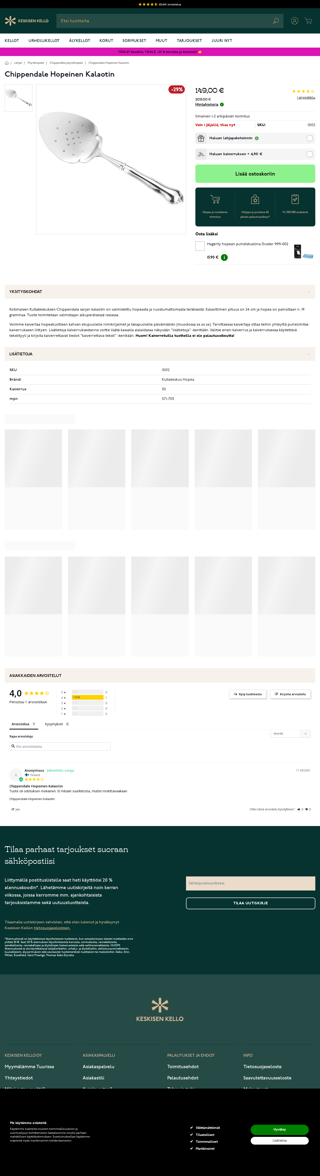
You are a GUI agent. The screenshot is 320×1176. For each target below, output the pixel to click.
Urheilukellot (44, 41)
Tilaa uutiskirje (250, 903)
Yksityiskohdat (25, 292)
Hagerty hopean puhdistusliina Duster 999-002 (247, 244)
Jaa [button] (17, 809)
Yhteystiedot (19, 1078)
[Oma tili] (294, 21)
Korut (106, 41)
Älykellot (79, 41)
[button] (300, 809)
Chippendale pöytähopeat (66, 63)
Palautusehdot (182, 1078)
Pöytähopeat (36, 63)
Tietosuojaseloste (262, 1067)
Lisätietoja (21, 354)
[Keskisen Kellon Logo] (27, 21)
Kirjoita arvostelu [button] (293, 694)
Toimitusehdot (183, 1067)
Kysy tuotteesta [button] (250, 694)
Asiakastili (93, 1078)
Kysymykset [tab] (54, 724)
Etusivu (7, 63)
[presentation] (197, 134)
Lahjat (18, 63)
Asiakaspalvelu (98, 1067)
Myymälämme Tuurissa (29, 1067)
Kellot (12, 41)
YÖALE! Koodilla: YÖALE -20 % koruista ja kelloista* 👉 (160, 52)
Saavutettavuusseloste (267, 1078)
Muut (161, 41)
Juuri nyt (222, 41)
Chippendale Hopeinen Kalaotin (109, 63)
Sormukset (134, 41)
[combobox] (169, 21)
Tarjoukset (189, 41)
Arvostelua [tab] (20, 724)
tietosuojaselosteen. (52, 928)
